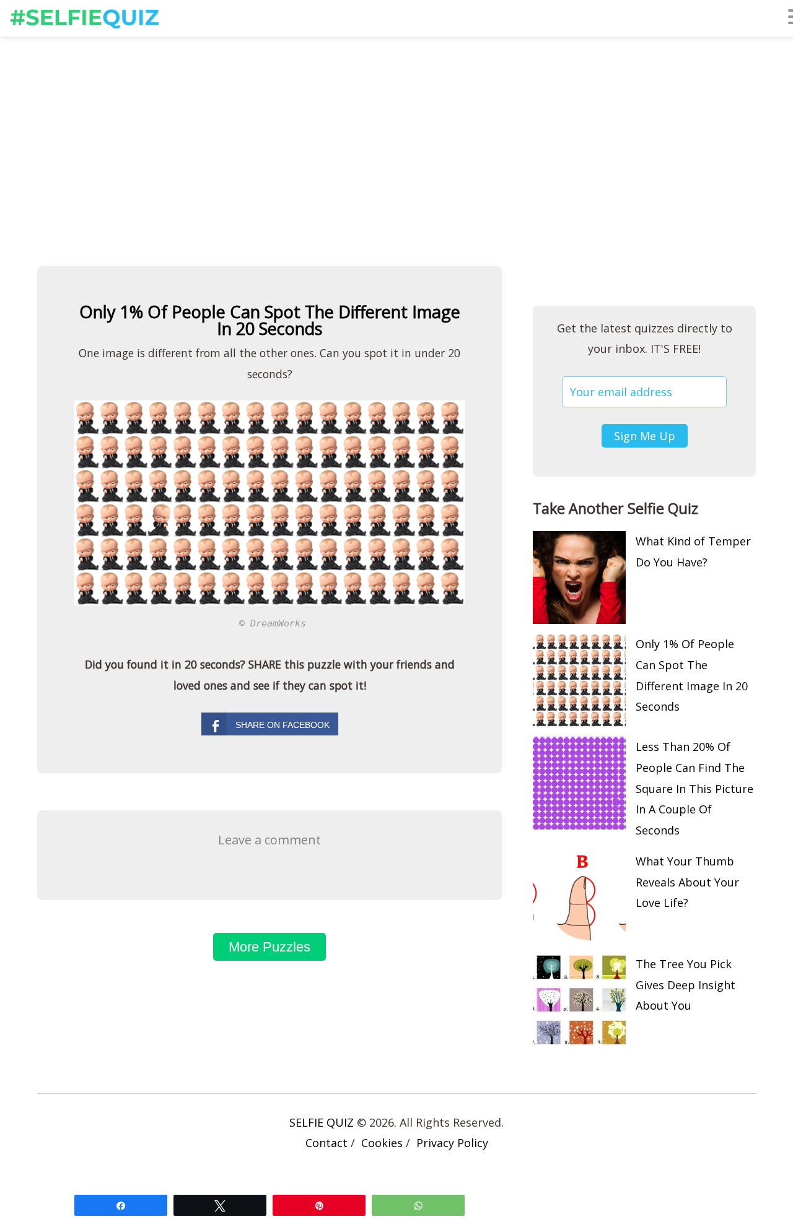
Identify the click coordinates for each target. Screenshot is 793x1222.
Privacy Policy (452, 1142)
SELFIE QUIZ (321, 1122)
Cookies (382, 1142)
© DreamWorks (272, 623)
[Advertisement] (396, 138)
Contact (326, 1142)
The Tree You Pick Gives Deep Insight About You (685, 984)
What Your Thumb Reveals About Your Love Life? (687, 882)
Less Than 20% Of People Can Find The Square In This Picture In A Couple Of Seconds (694, 788)
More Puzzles (269, 947)
